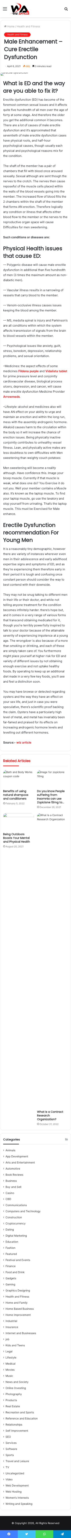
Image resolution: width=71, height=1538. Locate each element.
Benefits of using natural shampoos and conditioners (15, 795)
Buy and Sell (13, 1186)
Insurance (12, 1327)
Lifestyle (11, 1357)
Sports (10, 1455)
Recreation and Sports (20, 1412)
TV (7, 1467)
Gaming (10, 1284)
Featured (11, 1253)
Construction (14, 1217)
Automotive (13, 1168)
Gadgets (11, 1278)
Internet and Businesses (21, 1333)
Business (11, 1180)
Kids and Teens (15, 1345)
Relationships (14, 1424)
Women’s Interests (17, 1497)
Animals (10, 1150)
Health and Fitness (28, 26)
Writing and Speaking (19, 1503)
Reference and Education (22, 1418)
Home (11, 26)
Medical (10, 1363)
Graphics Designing (18, 1290)
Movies (10, 1369)
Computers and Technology (23, 1211)
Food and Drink (15, 1272)
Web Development (17, 1485)
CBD (8, 1199)
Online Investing (16, 1388)
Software (11, 1449)
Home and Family (17, 1302)
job (7, 1339)
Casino (10, 1193)
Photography (14, 1394)
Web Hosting (13, 1491)
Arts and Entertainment (20, 1162)
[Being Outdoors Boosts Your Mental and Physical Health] (18, 821)
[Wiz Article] (19, 9)
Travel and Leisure (17, 1461)
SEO (8, 1436)
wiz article (23, 742)
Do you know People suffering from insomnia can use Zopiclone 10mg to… (51, 796)
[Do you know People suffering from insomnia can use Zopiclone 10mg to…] (52, 778)
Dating (10, 1229)
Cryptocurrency (16, 1223)
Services (11, 1442)
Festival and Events (18, 1260)
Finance (11, 1266)
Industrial (11, 1321)
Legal (9, 1351)
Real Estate (13, 1406)
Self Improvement (17, 1430)
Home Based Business (20, 1308)
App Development (17, 1156)
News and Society (17, 1381)
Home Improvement (18, 1314)
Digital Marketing (16, 1235)
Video (9, 1479)
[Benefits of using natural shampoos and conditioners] (18, 778)
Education (12, 1241)
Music (9, 1375)
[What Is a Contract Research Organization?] (52, 960)
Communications (16, 1205)
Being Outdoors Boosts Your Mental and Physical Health (16, 838)
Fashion (10, 1247)
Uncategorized (15, 1473)
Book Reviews (14, 1174)
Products (11, 1400)
